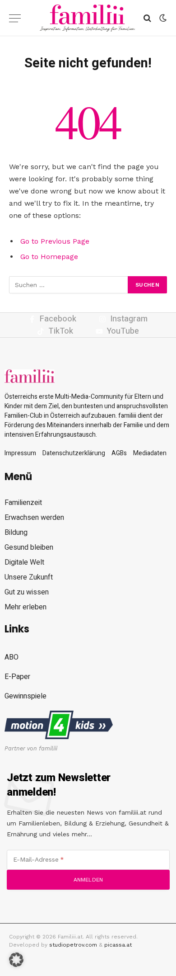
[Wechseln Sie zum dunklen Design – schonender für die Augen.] (162, 18)
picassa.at (118, 945)
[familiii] (87, 18)
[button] (16, 959)
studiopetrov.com (73, 945)
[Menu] (15, 18)
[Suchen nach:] (69, 284)
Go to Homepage (49, 256)
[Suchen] (147, 18)
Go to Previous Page (54, 241)
